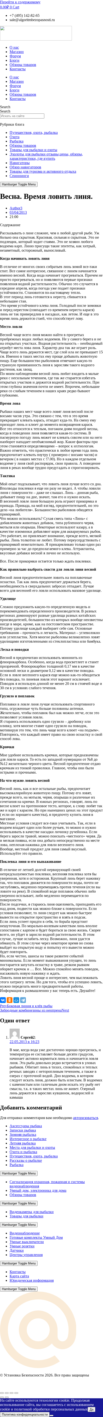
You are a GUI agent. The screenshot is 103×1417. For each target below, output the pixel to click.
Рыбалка (16, 141)
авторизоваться (85, 1118)
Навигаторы (20, 163)
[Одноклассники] (9, 1000)
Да (91, 1409)
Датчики (17, 1250)
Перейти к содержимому (20, 2)
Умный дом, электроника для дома (38, 1190)
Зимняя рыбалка (23, 1134)
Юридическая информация (32, 1280)
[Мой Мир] (16, 1000)
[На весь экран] (7, 1393)
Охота (14, 137)
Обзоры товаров (23, 65)
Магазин (17, 52)
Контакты (18, 69)
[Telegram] (23, 1000)
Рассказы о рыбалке (26, 1160)
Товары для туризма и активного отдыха (43, 171)
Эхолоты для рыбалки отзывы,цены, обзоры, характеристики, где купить (46, 156)
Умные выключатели (27, 1242)
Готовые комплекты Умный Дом (36, 1237)
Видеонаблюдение (25, 1233)
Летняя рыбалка (23, 1143)
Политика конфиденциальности (25, 1414)
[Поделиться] (11, 1393)
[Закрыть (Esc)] (16, 1393)
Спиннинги (19, 176)
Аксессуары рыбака (26, 1126)
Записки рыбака (23, 1130)
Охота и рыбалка (23, 1152)
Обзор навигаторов (25, 167)
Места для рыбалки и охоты (32, 1147)
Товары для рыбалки (26, 1216)
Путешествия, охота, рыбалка (34, 132)
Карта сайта (19, 1276)
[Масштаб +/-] (2, 1393)
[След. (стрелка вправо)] (7, 1397)
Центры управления (26, 1255)
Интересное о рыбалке (28, 1139)
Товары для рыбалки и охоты (33, 150)
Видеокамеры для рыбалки (32, 1212)
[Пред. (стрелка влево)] (2, 1397)
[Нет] (51, 1415)
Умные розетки (22, 1246)
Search (5, 107)
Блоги (14, 60)
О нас (14, 47)
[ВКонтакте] (3, 1000)
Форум (15, 56)
